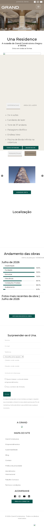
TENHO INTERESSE (12, 148)
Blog (7, 455)
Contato (8, 460)
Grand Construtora (12, 439)
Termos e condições (13, 485)
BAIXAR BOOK (30, 148)
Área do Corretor (22, 501)
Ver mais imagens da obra (22, 316)
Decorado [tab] (30, 153)
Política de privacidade (13, 466)
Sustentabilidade (11, 450)
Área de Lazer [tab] (30, 105)
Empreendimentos (12, 444)
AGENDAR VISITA (22, 192)
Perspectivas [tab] (15, 153)
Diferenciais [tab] (13, 105)
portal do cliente (22, 2)
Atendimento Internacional (10, 472)
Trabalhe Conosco (12, 480)
